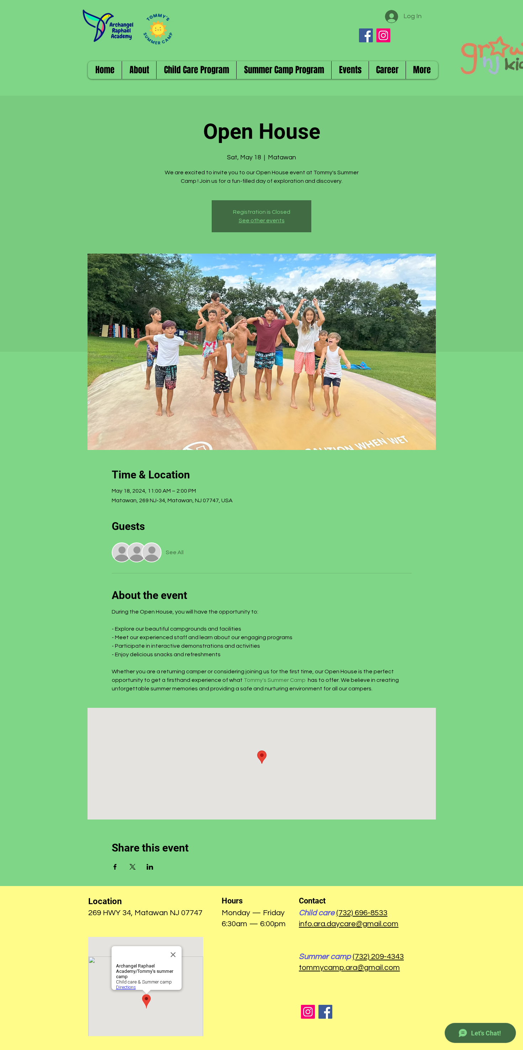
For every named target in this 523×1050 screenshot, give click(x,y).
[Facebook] (366, 35)
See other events (262, 220)
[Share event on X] (132, 867)
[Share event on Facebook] (115, 867)
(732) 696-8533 (361, 913)
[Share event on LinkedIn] (150, 867)
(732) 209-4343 (378, 957)
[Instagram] (383, 35)
